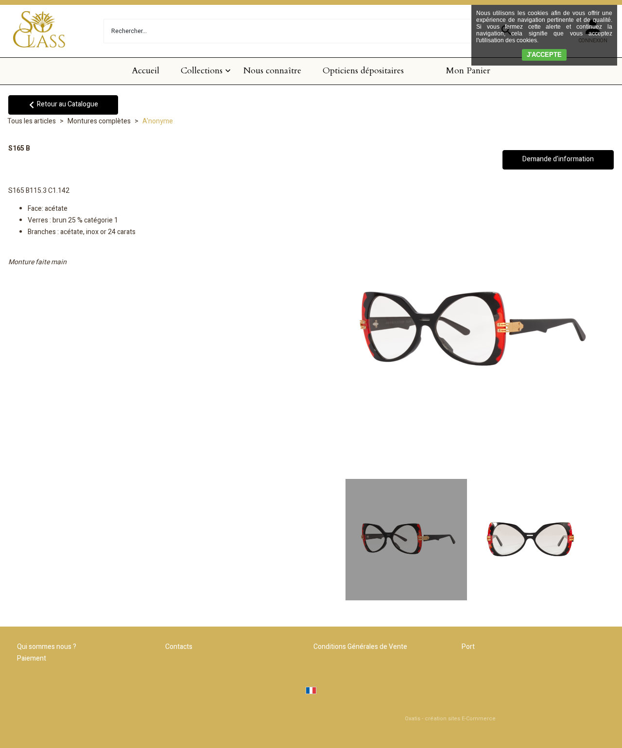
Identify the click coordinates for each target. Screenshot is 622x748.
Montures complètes (99, 121)
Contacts (178, 647)
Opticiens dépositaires (363, 71)
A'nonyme (157, 121)
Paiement (31, 658)
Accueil (145, 71)
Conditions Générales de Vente (360, 647)
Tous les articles (31, 121)
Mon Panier (468, 71)
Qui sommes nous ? (46, 647)
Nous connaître (272, 71)
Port (468, 647)
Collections (202, 71)
